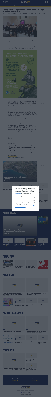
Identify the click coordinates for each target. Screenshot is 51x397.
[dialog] (25, 198)
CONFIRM (20, 207)
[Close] (37, 187)
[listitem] (25, 196)
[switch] (34, 197)
